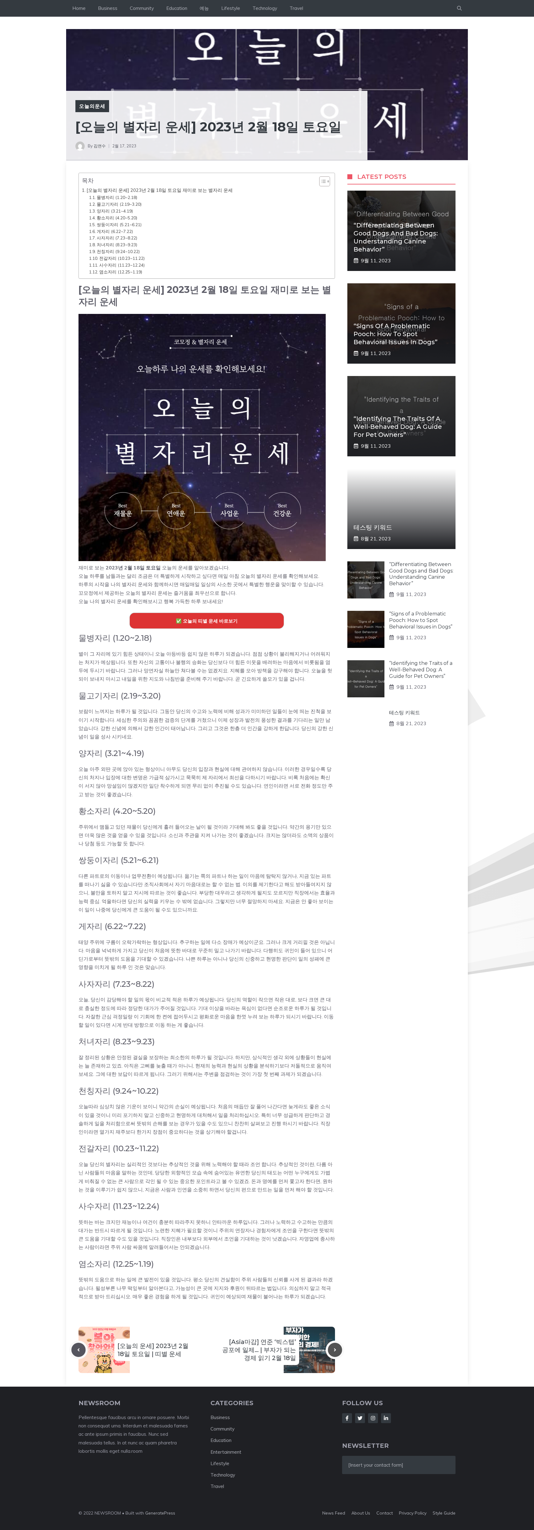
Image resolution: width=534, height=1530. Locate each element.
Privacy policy (412, 1513)
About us (360, 1513)
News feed (333, 1513)
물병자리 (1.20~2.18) (117, 197)
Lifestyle (230, 8)
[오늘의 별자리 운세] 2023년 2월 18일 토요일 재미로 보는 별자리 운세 (160, 190)
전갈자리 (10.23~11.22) (122, 258)
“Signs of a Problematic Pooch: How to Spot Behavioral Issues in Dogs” (396, 334)
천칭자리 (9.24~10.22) (118, 251)
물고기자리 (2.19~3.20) (119, 204)
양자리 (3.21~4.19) (115, 210)
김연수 (100, 145)
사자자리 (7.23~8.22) (117, 237)
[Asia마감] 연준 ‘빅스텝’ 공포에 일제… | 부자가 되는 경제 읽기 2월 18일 (259, 1350)
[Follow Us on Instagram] (373, 1418)
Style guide (444, 1513)
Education (176, 8)
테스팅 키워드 (373, 527)
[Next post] (335, 1350)
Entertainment (225, 1452)
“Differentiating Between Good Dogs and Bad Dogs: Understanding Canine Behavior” (421, 573)
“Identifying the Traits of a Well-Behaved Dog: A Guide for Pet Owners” (398, 426)
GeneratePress (160, 1513)
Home (79, 8)
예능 (204, 8)
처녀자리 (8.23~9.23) (117, 244)
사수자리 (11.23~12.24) (122, 265)
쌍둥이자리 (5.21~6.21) (119, 224)
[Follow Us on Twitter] (360, 1418)
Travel (296, 8)
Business (107, 8)
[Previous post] (78, 1350)
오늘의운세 (92, 106)
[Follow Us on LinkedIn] (386, 1418)
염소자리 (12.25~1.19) (120, 271)
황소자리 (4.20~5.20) (117, 217)
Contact (384, 1513)
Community (142, 8)
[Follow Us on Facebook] (347, 1418)
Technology (264, 8)
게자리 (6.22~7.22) (115, 231)
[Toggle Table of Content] (321, 181)
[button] (459, 8)
